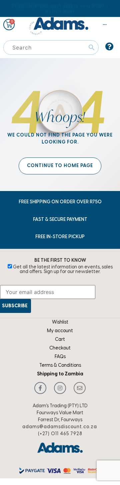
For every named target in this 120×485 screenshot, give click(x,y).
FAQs (60, 356)
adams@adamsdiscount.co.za (59, 427)
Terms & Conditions (60, 365)
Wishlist (60, 322)
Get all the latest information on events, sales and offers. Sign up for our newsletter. (62, 269)
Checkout (60, 348)
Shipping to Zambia (60, 374)
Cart (60, 339)
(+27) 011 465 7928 (60, 434)
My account (60, 331)
